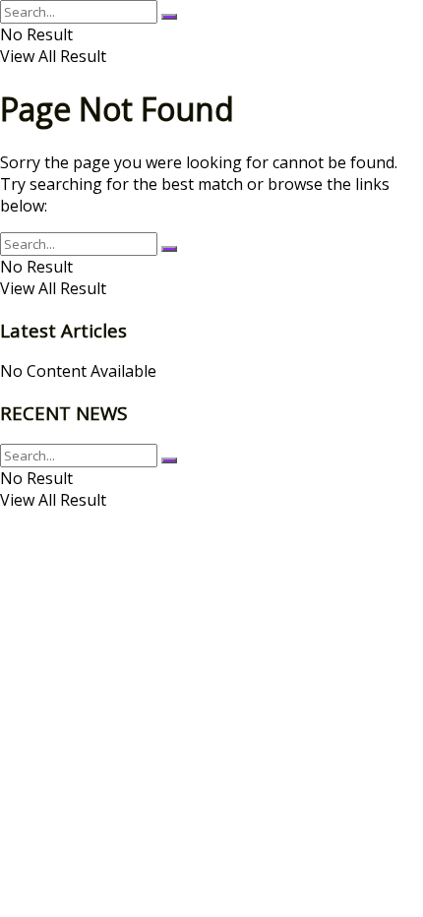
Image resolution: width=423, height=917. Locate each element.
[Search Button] (169, 17)
